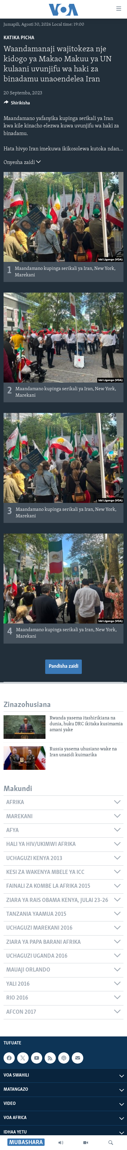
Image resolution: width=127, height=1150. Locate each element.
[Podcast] (63, 1058)
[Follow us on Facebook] (9, 1058)
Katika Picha (19, 38)
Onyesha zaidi (20, 162)
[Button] (17, 104)
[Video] (86, 1142)
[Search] (111, 1142)
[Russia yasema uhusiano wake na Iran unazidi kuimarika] (24, 758)
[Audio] (61, 1142)
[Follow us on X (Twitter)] (22, 1058)
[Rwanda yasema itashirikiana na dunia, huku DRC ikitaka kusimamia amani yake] (24, 727)
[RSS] (50, 1058)
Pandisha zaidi (63, 666)
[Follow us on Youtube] (36, 1058)
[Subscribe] (77, 1058)
